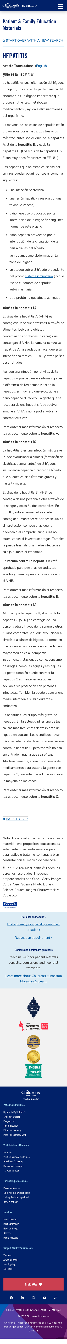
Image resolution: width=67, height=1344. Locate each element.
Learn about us (10, 1219)
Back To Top (17, 819)
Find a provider (10, 1125)
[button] (61, 6)
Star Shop (8, 1268)
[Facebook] (11, 1297)
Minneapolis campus (13, 1166)
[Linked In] (22, 1297)
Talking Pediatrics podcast (16, 1197)
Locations (7, 1152)
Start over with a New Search (34, 40)
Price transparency (12, 1130)
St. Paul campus (11, 1170)
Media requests (10, 1237)
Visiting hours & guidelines (16, 1156)
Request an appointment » (33, 938)
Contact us (55, 1309)
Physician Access (11, 1188)
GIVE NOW (31, 1284)
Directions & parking (13, 1161)
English (41, 66)
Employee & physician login (16, 1192)
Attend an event (10, 1259)
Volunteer (7, 1255)
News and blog (10, 1228)
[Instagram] (33, 1297)
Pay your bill (9, 1121)
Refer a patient (10, 1201)
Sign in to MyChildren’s (14, 1112)
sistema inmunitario (39, 276)
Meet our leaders (11, 1223)
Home (9, 1309)
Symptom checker (11, 1116)
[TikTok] (55, 1297)
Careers (6, 1232)
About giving (9, 1264)
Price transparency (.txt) (14, 1134)
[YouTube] (44, 1297)
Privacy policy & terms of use (30, 1309)
